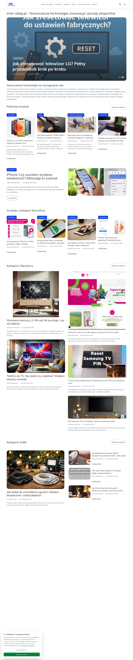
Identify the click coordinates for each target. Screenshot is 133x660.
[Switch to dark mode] (124, 4)
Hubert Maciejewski (18, 74)
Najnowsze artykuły (47, 4)
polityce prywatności (28, 645)
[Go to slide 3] (123, 77)
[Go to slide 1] (119, 77)
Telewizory (67, 4)
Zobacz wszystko (118, 107)
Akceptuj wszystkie (21, 654)
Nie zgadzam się (22, 650)
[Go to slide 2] (121, 77)
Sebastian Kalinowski (13, 146)
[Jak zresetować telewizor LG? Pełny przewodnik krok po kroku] (66, 49)
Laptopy (94, 4)
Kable (73, 4)
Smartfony (58, 4)
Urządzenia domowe (84, 4)
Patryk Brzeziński (42, 141)
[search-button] (120, 4)
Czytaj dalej (12, 198)
